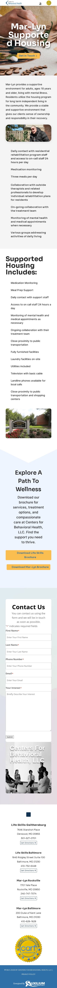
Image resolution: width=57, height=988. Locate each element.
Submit (10, 737)
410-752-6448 (28, 866)
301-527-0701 (28, 838)
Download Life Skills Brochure (30, 555)
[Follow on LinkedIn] (28, 814)
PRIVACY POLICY (28, 974)
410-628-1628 (28, 921)
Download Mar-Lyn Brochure (30, 567)
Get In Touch (27, 55)
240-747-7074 (28, 893)
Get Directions (27, 842)
